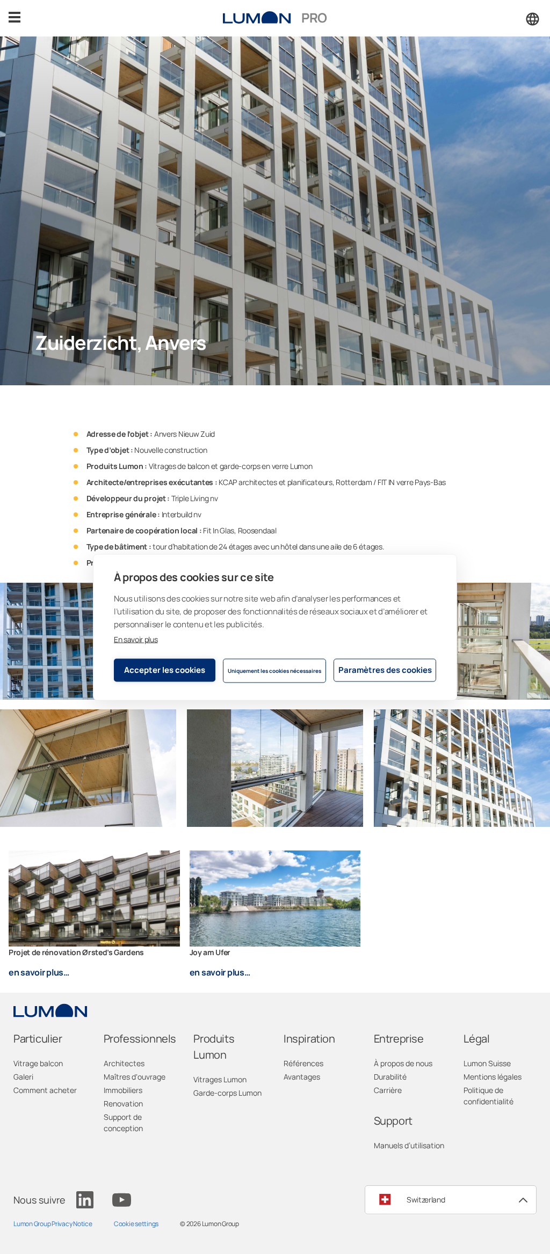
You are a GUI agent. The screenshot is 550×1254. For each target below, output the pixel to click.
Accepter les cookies (164, 670)
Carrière (388, 1090)
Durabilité (390, 1077)
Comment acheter (45, 1090)
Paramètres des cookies (385, 670)
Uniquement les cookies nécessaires (274, 670)
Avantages (302, 1077)
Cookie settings (136, 1223)
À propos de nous (403, 1063)
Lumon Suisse (487, 1063)
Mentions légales (493, 1077)
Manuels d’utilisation (409, 1145)
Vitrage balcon (38, 1063)
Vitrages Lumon (220, 1079)
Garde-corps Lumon (227, 1093)
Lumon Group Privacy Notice (52, 1223)
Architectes (124, 1063)
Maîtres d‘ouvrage (134, 1077)
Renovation (123, 1103)
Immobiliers (123, 1090)
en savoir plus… (39, 972)
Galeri (23, 1077)
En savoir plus (136, 639)
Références (303, 1063)
